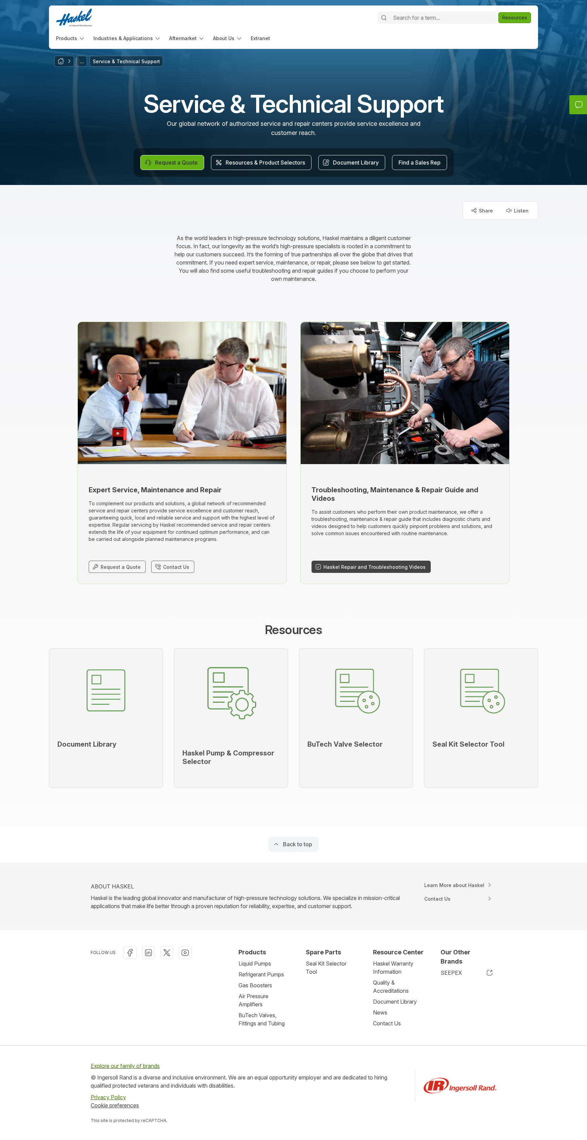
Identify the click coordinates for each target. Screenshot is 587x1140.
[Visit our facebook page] (130, 952)
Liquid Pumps (254, 963)
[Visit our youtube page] (185, 952)
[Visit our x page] (166, 952)
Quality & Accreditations (391, 986)
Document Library (395, 1001)
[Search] (384, 18)
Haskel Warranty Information (393, 967)
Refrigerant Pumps (261, 974)
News (380, 1012)
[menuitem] (70, 38)
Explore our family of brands (125, 1065)
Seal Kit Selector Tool (326, 967)
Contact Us (387, 1023)
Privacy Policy (108, 1097)
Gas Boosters (255, 985)
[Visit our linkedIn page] (148, 952)
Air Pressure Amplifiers (253, 1000)
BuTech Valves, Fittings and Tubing (261, 1019)
